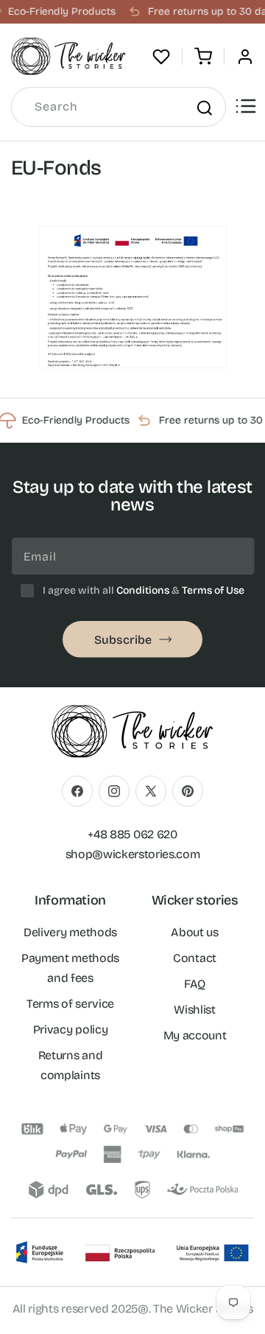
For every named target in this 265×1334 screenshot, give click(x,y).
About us (194, 932)
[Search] (204, 107)
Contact (194, 958)
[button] (203, 57)
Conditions (142, 590)
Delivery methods (70, 932)
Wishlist (194, 1010)
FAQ (194, 984)
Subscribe (123, 640)
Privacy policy (70, 1029)
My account (195, 1035)
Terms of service (70, 1004)
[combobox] (118, 107)
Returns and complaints (70, 1065)
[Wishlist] (161, 57)
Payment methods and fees (70, 968)
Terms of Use (213, 590)
